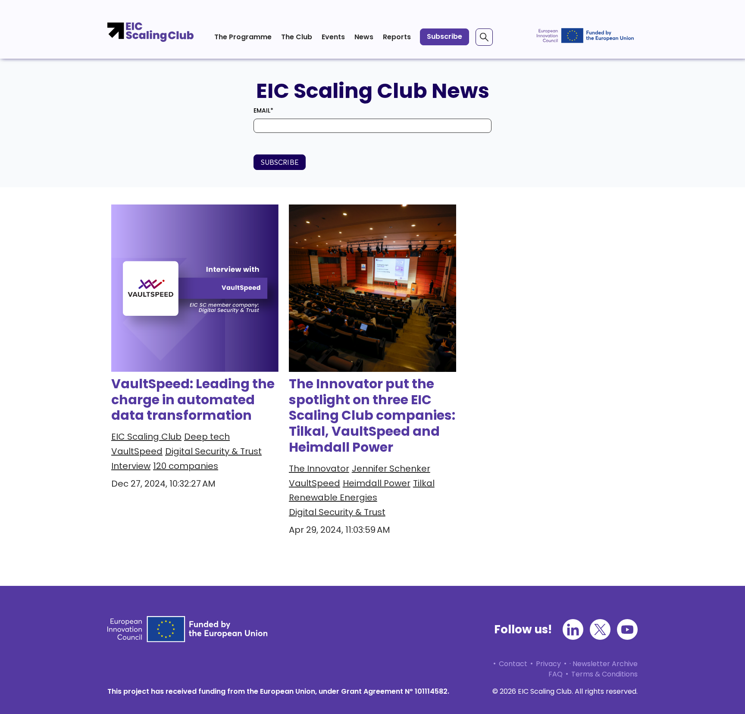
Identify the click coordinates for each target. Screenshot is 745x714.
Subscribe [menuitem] (444, 36)
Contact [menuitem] (513, 664)
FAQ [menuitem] (555, 674)
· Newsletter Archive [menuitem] (604, 664)
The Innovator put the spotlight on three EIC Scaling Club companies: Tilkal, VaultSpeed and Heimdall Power (372, 415)
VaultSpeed (137, 451)
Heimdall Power (376, 483)
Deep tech (207, 437)
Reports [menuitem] (397, 37)
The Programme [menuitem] (243, 37)
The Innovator (319, 468)
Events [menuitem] (333, 37)
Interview (130, 466)
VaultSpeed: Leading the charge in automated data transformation (193, 399)
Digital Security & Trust (213, 451)
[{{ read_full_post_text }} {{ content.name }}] (372, 288)
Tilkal (424, 483)
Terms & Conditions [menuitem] (604, 674)
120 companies (185, 466)
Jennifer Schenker (391, 468)
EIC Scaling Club (146, 437)
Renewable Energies (333, 497)
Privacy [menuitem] (548, 664)
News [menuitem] (363, 37)
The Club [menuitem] (296, 37)
